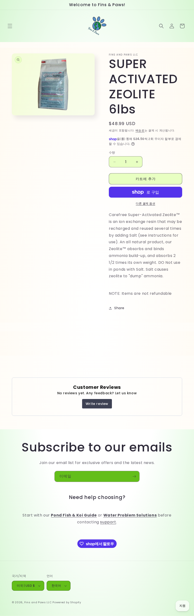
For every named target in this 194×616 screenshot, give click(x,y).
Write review (97, 403)
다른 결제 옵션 (145, 203)
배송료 (140, 130)
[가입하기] (134, 476)
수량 (112, 152)
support (108, 522)
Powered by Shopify (67, 602)
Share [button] (119, 308)
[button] (10, 26)
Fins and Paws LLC (38, 602)
